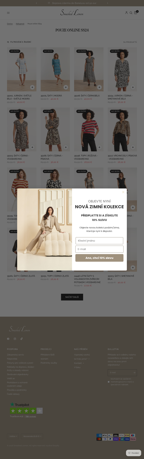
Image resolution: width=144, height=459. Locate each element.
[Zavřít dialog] (123, 192)
